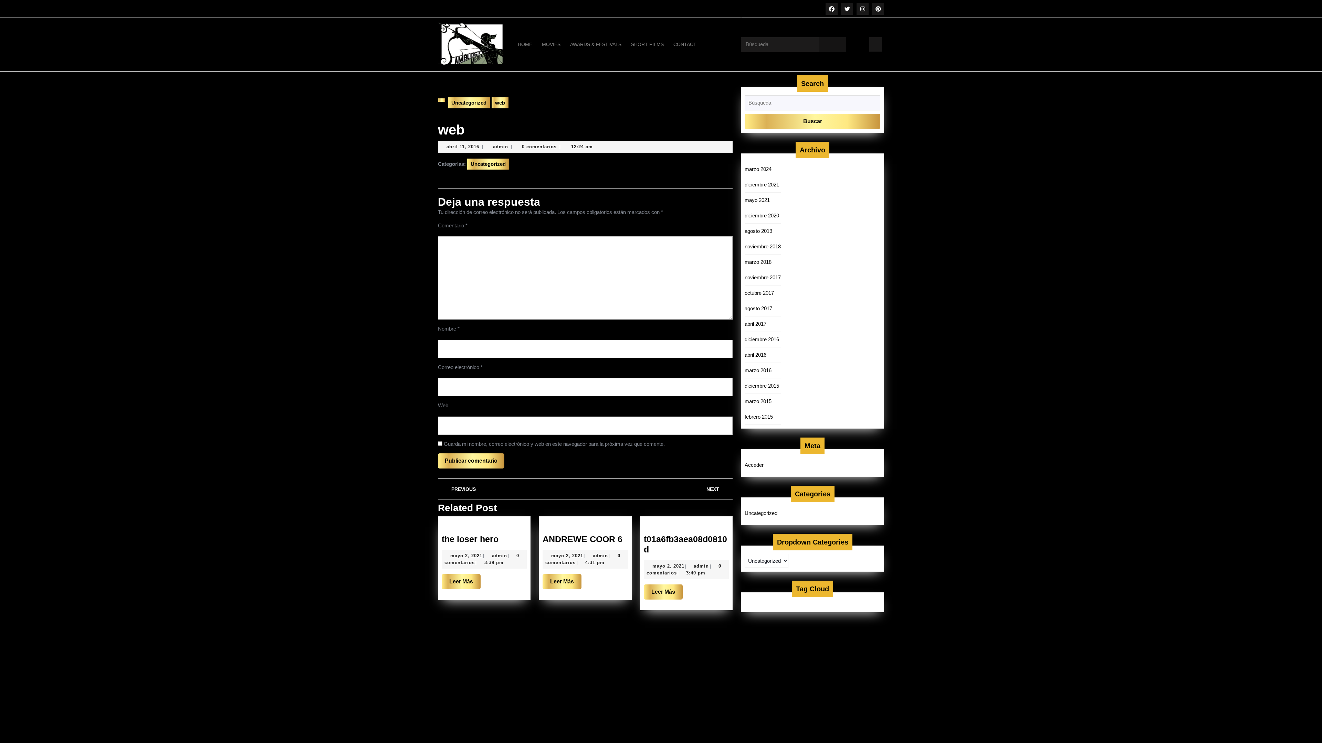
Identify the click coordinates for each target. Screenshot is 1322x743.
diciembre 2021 (762, 184)
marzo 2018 (758, 262)
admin (500, 146)
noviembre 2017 (763, 277)
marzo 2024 (758, 169)
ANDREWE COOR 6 (582, 539)
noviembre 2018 (763, 246)
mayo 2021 (757, 200)
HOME (525, 44)
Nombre (449, 329)
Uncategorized (468, 103)
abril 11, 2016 (463, 146)
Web (443, 405)
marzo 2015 (758, 401)
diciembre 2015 (762, 386)
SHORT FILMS (647, 44)
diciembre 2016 (762, 339)
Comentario (453, 225)
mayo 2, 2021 (466, 555)
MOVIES (551, 44)
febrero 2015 (759, 417)
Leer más (465, 583)
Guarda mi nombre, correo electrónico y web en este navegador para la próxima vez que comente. (554, 444)
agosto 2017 (758, 308)
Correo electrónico (460, 367)
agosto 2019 (758, 231)
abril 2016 (755, 355)
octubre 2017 (759, 293)
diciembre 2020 (762, 215)
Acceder (754, 465)
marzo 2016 (758, 370)
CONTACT (684, 44)
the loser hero (470, 539)
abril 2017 (755, 324)
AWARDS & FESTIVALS (595, 44)
